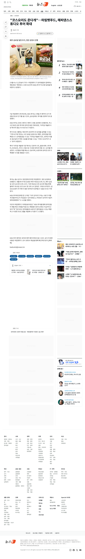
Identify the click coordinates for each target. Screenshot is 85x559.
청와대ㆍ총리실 (8, 439)
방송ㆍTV (17, 502)
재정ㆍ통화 (29, 441)
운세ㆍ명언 (6, 516)
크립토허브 (25, 5)
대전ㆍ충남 (52, 451)
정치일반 (6, 445)
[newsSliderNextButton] (80, 61)
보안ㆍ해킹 (52, 480)
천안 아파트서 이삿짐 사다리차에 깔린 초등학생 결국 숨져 (68, 89)
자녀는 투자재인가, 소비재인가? (72, 384)
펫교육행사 (14, 256)
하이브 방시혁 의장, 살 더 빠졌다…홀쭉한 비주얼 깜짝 (68, 81)
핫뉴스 (59, 241)
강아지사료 (47, 256)
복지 (16, 445)
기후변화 (40, 453)
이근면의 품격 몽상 (69, 400)
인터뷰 (17, 510)
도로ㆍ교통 (6, 518)
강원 (51, 447)
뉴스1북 (63, 510)
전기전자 (29, 476)
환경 (16, 449)
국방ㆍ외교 (64, 439)
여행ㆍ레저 (6, 514)
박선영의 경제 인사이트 (70, 372)
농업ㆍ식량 (29, 449)
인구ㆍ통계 (29, 445)
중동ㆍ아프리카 (42, 447)
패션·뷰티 (29, 486)
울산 (51, 461)
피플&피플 (41, 457)
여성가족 (17, 455)
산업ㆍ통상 (29, 443)
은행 (16, 476)
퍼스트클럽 (64, 512)
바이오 (63, 469)
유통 (28, 482)
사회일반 (17, 457)
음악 (16, 506)
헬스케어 (63, 476)
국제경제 (40, 451)
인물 (16, 453)
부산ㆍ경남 (52, 459)
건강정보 (6, 512)
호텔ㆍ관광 (29, 490)
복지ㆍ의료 (64, 472)
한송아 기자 (16, 30)
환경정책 (29, 451)
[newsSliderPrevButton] (76, 61)
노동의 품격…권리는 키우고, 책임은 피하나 (72, 403)
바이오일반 (64, 478)
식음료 (28, 488)
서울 (51, 441)
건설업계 (40, 480)
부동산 (40, 469)
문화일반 (6, 508)
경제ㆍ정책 (29, 439)
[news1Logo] (11, 541)
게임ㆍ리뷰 (52, 482)
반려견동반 (30, 256)
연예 (58, 150)
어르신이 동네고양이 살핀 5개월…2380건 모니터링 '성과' (38, 271)
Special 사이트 (65, 497)
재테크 (17, 484)
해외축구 (29, 506)
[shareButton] (5, 22)
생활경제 (29, 484)
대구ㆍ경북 (52, 457)
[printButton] (5, 36)
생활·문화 (7, 497)
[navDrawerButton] (5, 2)
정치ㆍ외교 (6, 472)
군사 (5, 474)
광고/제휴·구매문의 (37, 533)
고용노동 (29, 447)
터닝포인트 (64, 508)
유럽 (39, 445)
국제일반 (40, 461)
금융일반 (17, 472)
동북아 (40, 439)
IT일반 (51, 478)
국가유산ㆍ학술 (8, 506)
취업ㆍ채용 (29, 492)
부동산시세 (41, 478)
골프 (28, 512)
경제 (28, 436)
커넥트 (76, 2)
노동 (16, 447)
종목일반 (29, 514)
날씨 (16, 451)
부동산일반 (41, 472)
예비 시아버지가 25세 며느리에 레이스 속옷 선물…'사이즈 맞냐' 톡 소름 (74, 246)
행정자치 (52, 439)
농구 (28, 510)
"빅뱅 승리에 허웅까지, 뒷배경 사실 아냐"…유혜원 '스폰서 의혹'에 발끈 (74, 254)
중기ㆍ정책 (29, 480)
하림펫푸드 (38, 256)
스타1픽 (63, 504)
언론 (5, 510)
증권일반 (17, 480)
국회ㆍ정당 (6, 441)
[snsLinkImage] (70, 550)
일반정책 (40, 474)
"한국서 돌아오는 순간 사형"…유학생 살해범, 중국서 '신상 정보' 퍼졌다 (73, 261)
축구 (28, 504)
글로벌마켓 (52, 502)
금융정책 (17, 474)
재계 (28, 474)
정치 (5, 436)
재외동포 (63, 443)
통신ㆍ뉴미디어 (53, 474)
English (53, 5)
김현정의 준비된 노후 (69, 391)
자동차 (28, 478)
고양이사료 (14, 259)
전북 (51, 453)
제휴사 (52, 497)
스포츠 (59, 171)
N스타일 (17, 512)
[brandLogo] (42, 4)
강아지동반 (22, 256)
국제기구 (40, 455)
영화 (16, 504)
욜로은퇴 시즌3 (68, 381)
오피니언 (60, 369)
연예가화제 (18, 500)
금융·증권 (18, 469)
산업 (11, 15)
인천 (51, 445)
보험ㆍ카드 (18, 478)
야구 (28, 500)
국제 (39, 436)
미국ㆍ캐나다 (41, 441)
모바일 (51, 476)
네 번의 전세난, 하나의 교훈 (72, 374)
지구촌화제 (41, 459)
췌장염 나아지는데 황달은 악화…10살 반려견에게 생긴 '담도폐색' (18, 271)
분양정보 (40, 476)
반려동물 (6, 520)
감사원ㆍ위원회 (8, 443)
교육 (16, 443)
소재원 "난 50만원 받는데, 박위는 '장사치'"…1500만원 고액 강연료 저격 (73, 276)
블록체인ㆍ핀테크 (19, 486)
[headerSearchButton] (10, 2)
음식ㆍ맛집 (6, 524)
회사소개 (28, 533)
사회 (16, 436)
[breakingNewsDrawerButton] (8, 2)
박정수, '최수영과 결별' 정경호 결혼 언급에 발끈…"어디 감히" (68, 66)
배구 (28, 508)
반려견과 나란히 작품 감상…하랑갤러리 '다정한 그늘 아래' (27, 332)
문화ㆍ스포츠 (7, 480)
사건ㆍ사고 (18, 439)
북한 (5, 469)
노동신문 (59, 5)
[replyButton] (5, 27)
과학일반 (52, 484)
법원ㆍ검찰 (18, 441)
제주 (51, 463)
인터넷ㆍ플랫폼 (53, 472)
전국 (51, 436)
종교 (5, 504)
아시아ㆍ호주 (41, 443)
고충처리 (57, 533)
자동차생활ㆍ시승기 (9, 522)
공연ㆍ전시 (6, 500)
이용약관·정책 (48, 533)
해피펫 (31, 5)
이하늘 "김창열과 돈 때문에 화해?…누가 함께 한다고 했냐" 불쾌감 (73, 269)
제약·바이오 (64, 474)
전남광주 (52, 455)
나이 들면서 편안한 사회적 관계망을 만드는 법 (72, 394)
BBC (51, 500)
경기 (51, 443)
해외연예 (17, 508)
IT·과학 (52, 469)
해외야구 (29, 502)
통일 (62, 441)
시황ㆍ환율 (18, 482)
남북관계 (6, 482)
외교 (62, 436)
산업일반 (29, 472)
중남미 (40, 449)
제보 (80, 2)
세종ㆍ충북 (52, 449)
